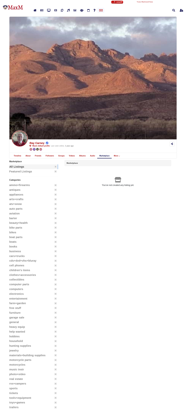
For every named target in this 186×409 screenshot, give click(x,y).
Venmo (139, 2)
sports (13, 388)
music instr (16, 369)
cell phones (16, 265)
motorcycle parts (20, 359)
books (13, 246)
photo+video (17, 374)
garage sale (16, 317)
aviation (14, 213)
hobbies (14, 336)
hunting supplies (20, 345)
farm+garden (17, 303)
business (15, 251)
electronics (16, 293)
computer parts (19, 284)
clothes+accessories (22, 274)
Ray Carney (37, 143)
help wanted (17, 331)
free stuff (15, 307)
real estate (16, 378)
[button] (174, 10)
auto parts (15, 208)
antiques (14, 189)
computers (16, 289)
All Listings (16, 166)
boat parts (15, 237)
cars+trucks (17, 256)
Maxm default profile (40, 146)
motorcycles (17, 364)
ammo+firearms (19, 185)
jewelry (14, 350)
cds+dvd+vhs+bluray (22, 260)
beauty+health (18, 222)
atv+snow (15, 203)
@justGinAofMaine (147, 2)
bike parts (15, 227)
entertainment (18, 298)
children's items (19, 270)
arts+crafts (16, 199)
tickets (13, 393)
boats (12, 241)
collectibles (16, 279)
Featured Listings (20, 171)
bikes (12, 232)
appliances (16, 194)
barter (13, 218)
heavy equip (17, 326)
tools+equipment (20, 397)
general (14, 322)
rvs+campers (17, 383)
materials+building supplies (27, 355)
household (16, 341)
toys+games (17, 402)
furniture (15, 312)
